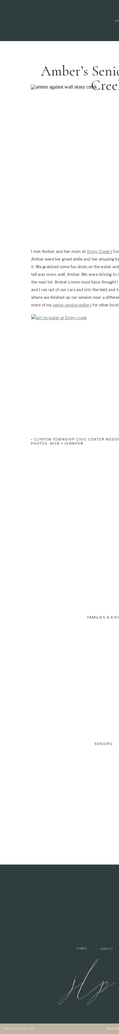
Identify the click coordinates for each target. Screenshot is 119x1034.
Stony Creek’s (99, 251)
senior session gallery (72, 305)
